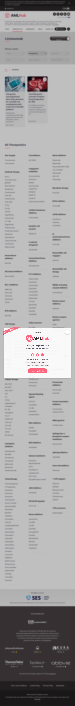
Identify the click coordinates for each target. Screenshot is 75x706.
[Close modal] (67, 332)
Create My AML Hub (37, 371)
